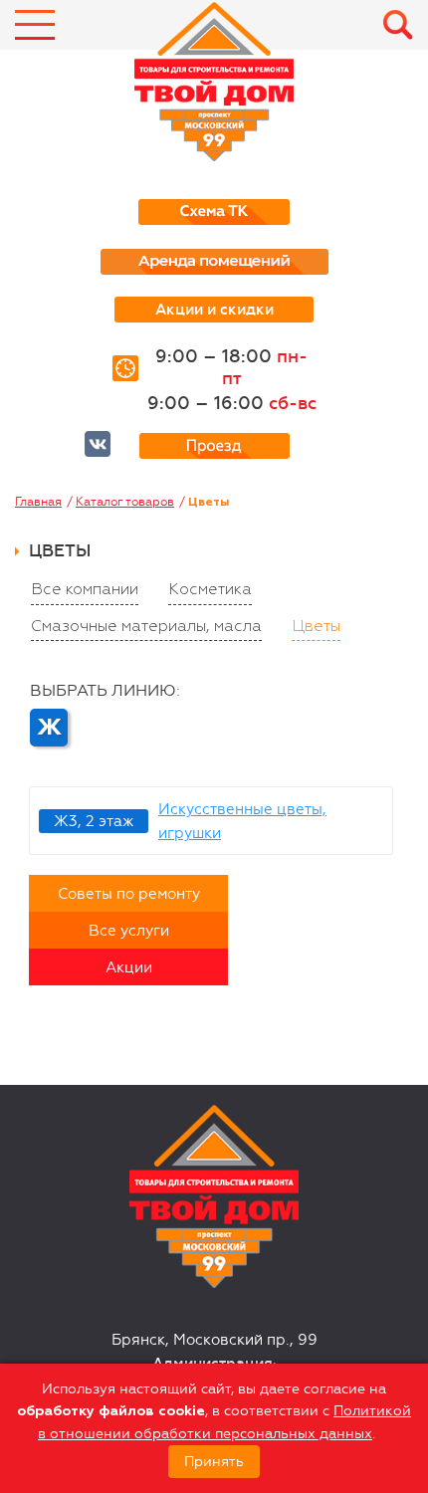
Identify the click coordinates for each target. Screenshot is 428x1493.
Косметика (210, 590)
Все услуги (129, 931)
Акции (129, 967)
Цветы (316, 627)
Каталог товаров (125, 502)
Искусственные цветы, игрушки (242, 821)
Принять (214, 1461)
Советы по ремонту (129, 894)
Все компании (84, 590)
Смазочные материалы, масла (146, 627)
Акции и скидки (214, 310)
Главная (38, 502)
